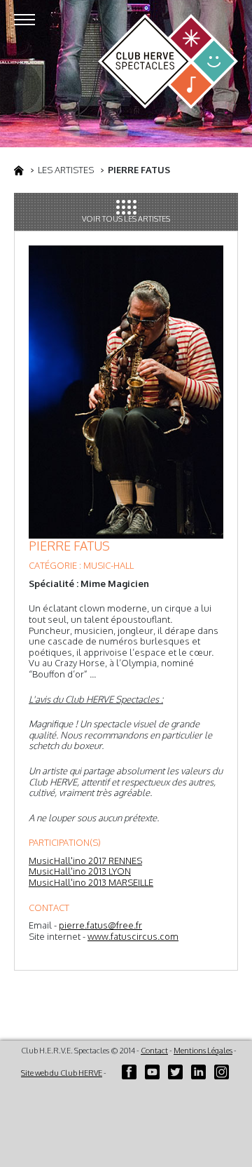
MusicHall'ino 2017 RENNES (85, 860)
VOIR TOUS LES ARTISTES (126, 219)
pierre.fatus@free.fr (100, 925)
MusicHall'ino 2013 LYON (80, 871)
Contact (154, 1050)
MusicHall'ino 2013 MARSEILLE (91, 882)
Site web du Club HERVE (61, 1073)
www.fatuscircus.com (133, 936)
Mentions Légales (203, 1050)
